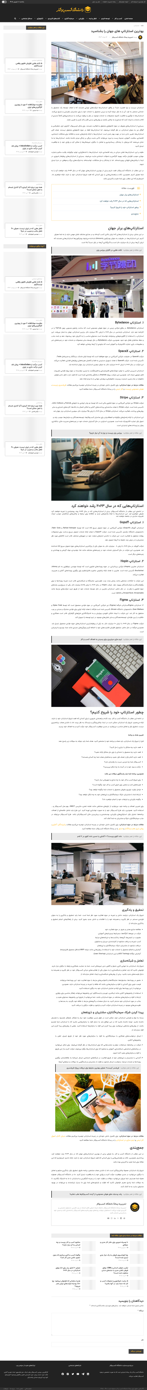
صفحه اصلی (128, 19)
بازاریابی (81, 19)
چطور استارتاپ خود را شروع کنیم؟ (124, 207)
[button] (137, 188)
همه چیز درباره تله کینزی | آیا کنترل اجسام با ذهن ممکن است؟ (25, 188)
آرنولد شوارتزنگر (123, 2)
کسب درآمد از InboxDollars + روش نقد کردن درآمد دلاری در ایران (26, 147)
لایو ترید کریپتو (43, 1377)
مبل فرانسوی (20, 1372)
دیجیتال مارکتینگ (37, 143)
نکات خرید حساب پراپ (41, 1375)
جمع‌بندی (135, 214)
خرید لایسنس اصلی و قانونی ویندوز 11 (21, 1375)
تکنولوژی (39, 19)
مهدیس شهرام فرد (33, 152)
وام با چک (27, 1372)
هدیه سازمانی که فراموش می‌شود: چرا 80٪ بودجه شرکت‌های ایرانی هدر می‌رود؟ (66, 1283)
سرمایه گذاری (69, 19)
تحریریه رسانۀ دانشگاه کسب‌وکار (122, 37)
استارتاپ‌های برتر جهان (129, 194)
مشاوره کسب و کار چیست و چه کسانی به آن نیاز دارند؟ (68, 1243)
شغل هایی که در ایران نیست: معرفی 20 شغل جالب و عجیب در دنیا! (26, 229)
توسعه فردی (105, 19)
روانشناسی (39, 184)
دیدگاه (140, 1310)
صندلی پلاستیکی (32, 1377)
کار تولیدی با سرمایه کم (138, 2)
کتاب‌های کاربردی (53, 19)
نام (142, 1340)
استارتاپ (136, 26)
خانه (142, 26)
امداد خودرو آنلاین (9, 1372)
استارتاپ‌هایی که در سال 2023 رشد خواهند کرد (119, 201)
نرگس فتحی (35, 193)
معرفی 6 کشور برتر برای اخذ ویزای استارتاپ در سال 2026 (68, 1269)
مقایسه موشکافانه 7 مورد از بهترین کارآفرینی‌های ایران (28, 106)
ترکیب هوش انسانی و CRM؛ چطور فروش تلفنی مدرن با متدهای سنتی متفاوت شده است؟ (115, 1270)
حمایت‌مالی (28, 1389)
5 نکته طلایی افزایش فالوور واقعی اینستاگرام (29, 64)
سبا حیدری (35, 110)
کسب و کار (118, 19)
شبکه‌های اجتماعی (37, 60)
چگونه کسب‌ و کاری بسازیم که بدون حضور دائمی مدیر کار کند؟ (66, 1256)
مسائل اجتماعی (26, 19)
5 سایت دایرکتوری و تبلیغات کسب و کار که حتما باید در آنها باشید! (114, 1282)
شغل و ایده (92, 19)
